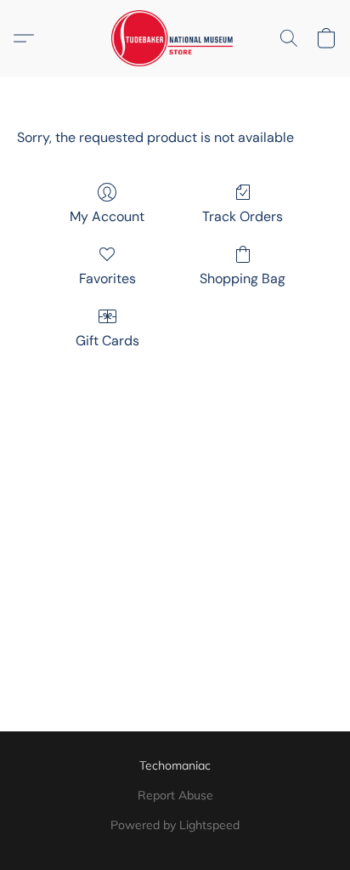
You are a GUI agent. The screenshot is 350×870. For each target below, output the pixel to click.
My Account (107, 216)
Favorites (107, 278)
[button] (175, 38)
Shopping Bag (242, 278)
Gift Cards (107, 341)
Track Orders (242, 216)
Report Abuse (175, 795)
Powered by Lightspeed (175, 825)
